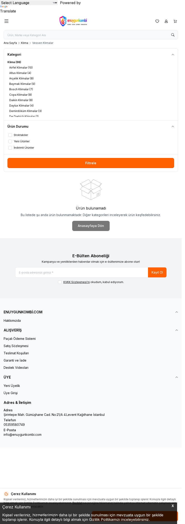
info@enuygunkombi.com (23, 434)
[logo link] (81, 21)
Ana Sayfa (10, 43)
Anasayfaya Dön (91, 226)
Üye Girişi (11, 393)
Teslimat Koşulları (16, 353)
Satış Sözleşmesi (16, 346)
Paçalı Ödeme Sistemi (20, 339)
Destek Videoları (16, 367)
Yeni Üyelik (12, 386)
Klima (24, 43)
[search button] (173, 34)
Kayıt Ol (157, 272)
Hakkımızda (12, 320)
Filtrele (90, 163)
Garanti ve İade (15, 360)
